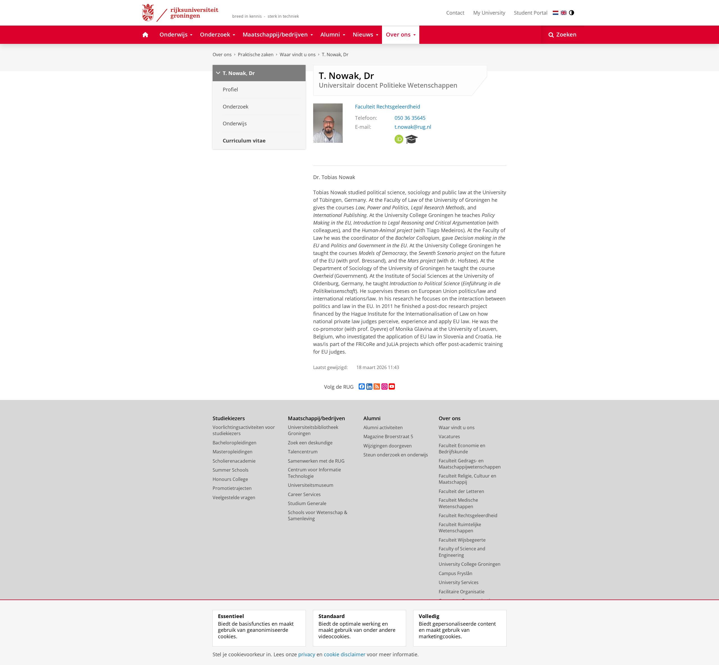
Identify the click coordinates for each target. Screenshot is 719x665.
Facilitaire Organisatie (461, 592)
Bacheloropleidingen (234, 443)
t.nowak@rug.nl (413, 127)
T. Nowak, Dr (335, 54)
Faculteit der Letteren (461, 491)
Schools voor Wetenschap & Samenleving (317, 515)
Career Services (304, 494)
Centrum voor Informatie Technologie (314, 473)
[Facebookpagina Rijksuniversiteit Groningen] (362, 386)
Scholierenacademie (234, 461)
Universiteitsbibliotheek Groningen (313, 430)
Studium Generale (307, 503)
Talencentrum (303, 452)
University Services (459, 582)
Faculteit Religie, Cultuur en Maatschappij (467, 479)
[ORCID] (399, 139)
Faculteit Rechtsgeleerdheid (387, 106)
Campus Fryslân (455, 573)
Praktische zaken (256, 54)
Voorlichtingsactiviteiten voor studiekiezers (244, 430)
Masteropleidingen (232, 452)
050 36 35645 (410, 118)
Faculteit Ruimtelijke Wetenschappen (460, 527)
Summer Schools (231, 470)
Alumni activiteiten (383, 427)
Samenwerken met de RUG (316, 461)
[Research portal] (411, 139)
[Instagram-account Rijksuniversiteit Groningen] (384, 386)
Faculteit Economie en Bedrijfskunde (462, 448)
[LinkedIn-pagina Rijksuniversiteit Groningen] (369, 386)
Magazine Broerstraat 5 (388, 436)
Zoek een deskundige (310, 443)
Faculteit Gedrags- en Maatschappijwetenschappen (470, 464)
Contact (455, 12)
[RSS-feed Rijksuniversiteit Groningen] (377, 386)
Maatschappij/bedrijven (316, 418)
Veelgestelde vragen (234, 497)
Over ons (222, 54)
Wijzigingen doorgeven (387, 446)
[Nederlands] (555, 13)
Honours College (230, 479)
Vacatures (449, 436)
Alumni (372, 418)
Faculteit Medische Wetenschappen (458, 503)
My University (489, 12)
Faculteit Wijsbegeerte (462, 540)
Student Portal (531, 12)
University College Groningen (469, 564)
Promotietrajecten (232, 488)
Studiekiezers (229, 418)
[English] (563, 13)
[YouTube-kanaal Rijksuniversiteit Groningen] (392, 386)
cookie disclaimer (344, 654)
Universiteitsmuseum (310, 485)
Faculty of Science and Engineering (462, 552)
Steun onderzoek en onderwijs (395, 455)
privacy (306, 654)
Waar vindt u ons (298, 54)
